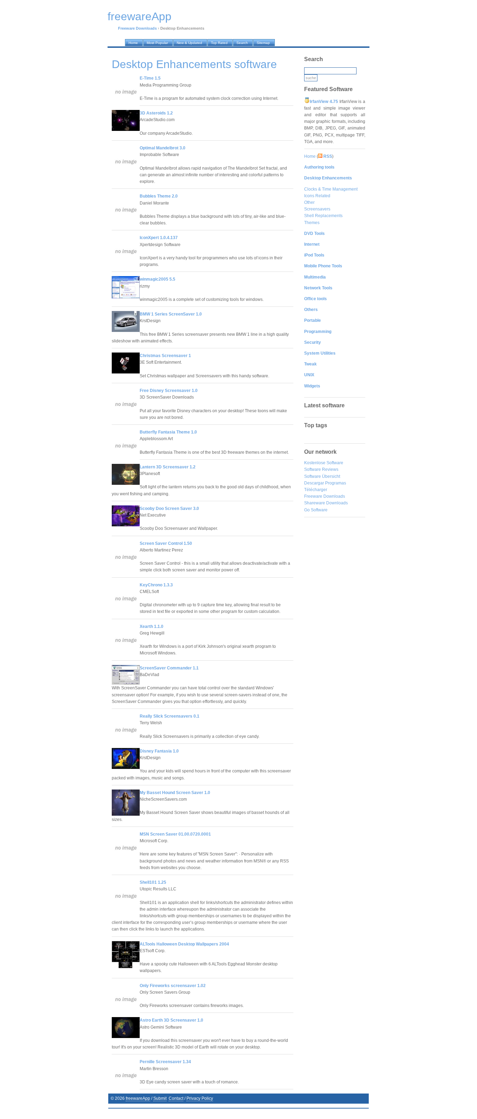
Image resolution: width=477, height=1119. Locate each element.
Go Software (316, 509)
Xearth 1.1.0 (151, 626)
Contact (176, 1098)
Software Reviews (321, 469)
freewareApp (138, 1098)
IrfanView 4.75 (324, 101)
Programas (335, 483)
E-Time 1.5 (150, 78)
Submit (160, 1098)
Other (309, 202)
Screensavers (317, 209)
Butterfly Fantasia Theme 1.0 (168, 432)
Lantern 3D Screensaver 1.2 (168, 467)
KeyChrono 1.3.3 (156, 585)
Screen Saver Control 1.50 (166, 543)
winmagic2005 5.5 (157, 279)
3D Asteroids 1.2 (156, 113)
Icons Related (317, 195)
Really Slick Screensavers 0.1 (169, 716)
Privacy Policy (199, 1098)
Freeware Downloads (324, 496)
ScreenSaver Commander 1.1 (169, 668)
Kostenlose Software (323, 462)
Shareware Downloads (326, 503)
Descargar (314, 483)
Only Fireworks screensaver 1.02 (173, 985)
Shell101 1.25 (153, 882)
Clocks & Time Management (331, 189)
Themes (312, 222)
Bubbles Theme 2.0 (159, 196)
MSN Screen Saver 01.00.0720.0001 (175, 834)
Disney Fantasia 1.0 (159, 751)
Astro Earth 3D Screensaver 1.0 (171, 1020)
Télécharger (315, 489)
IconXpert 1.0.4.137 (159, 237)
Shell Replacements (323, 215)
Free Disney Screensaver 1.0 (169, 390)
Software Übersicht (322, 476)
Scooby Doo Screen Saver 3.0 (169, 508)
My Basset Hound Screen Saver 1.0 (175, 792)
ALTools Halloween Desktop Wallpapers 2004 (184, 944)
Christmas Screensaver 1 (165, 355)
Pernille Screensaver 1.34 (165, 1061)
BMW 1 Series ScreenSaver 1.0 (171, 314)
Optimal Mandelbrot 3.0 (162, 148)
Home (310, 156)
